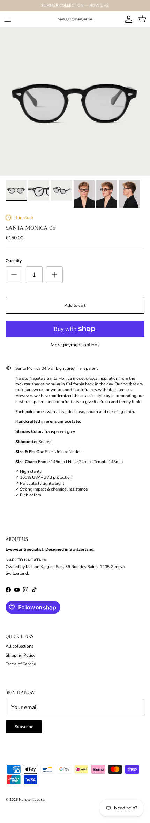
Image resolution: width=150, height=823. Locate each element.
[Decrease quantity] (14, 274)
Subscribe (24, 727)
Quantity (14, 260)
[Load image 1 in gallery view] (75, 101)
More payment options (75, 345)
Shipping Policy (20, 655)
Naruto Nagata (31, 799)
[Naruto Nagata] (75, 19)
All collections (19, 646)
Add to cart (75, 305)
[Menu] (7, 19)
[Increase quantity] (54, 274)
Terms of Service (21, 664)
